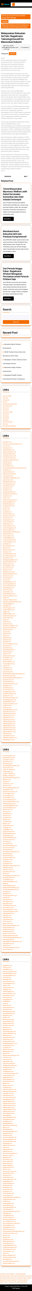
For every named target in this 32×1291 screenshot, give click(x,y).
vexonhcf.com (7, 785)
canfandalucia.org (8, 1205)
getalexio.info (7, 642)
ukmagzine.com (7, 488)
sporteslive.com (8, 558)
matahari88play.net (8, 538)
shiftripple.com (7, 685)
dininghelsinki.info (8, 1123)
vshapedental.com (8, 1203)
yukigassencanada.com (10, 1065)
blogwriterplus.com (8, 450)
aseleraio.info (7, 634)
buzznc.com (6, 1235)
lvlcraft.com (6, 1053)
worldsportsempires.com (10, 626)
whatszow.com (7, 1035)
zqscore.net (6, 632)
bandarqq (6, 420)
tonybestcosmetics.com (10, 1233)
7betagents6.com (8, 1071)
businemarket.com (8, 536)
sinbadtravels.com (8, 486)
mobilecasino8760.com (10, 895)
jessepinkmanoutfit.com (10, 494)
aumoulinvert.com (8, 907)
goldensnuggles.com (9, 502)
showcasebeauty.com (9, 799)
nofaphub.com (7, 989)
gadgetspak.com (8, 1077)
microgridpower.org (9, 664)
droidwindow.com (8, 1177)
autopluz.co (6, 781)
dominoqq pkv (10, 1274)
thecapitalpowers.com (9, 700)
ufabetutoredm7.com (9, 729)
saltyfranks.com (7, 813)
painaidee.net (7, 544)
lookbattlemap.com (8, 504)
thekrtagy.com (7, 1213)
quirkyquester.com (8, 681)
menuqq (2, 1274)
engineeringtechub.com (10, 574)
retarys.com (6, 498)
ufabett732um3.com (9, 1145)
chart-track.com (7, 843)
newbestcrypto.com (9, 516)
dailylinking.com (7, 1015)
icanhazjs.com (7, 915)
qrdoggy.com (7, 606)
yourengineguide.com (9, 1207)
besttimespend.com (9, 650)
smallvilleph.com (8, 829)
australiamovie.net (8, 759)
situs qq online (7, 396)
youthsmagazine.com (9, 542)
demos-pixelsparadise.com (11, 787)
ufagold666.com (8, 1181)
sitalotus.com (7, 622)
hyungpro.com (7, 552)
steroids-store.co (8, 869)
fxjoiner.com (6, 1237)
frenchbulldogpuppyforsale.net (12, 937)
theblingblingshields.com (10, 560)
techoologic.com (8, 1195)
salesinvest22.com (8, 1167)
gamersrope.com (8, 480)
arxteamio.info (7, 640)
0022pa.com (6, 819)
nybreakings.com (8, 1209)
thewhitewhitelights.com (10, 881)
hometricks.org (7, 660)
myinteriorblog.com (8, 1183)
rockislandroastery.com (10, 1247)
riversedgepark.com (9, 983)
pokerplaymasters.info (9, 456)
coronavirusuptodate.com (10, 1073)
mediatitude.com (8, 789)
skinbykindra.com (8, 1239)
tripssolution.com (8, 1061)
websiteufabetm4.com (9, 1117)
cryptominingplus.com (9, 528)
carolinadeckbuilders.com (10, 805)
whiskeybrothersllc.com (10, 737)
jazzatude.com (7, 817)
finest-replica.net (8, 1161)
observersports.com (9, 526)
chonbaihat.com (7, 863)
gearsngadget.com (8, 1079)
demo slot (6, 408)
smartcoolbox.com (8, 689)
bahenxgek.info (7, 464)
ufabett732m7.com (8, 1173)
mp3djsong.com (8, 763)
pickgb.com (6, 612)
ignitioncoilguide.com (9, 1255)
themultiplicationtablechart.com (12, 941)
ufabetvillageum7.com (9, 1109)
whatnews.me (7, 1157)
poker (24, 1278)
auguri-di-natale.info (9, 769)
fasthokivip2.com (8, 524)
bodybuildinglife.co (8, 604)
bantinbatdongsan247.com (11, 460)
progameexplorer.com (9, 1245)
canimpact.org (7, 917)
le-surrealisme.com (8, 797)
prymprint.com (7, 646)
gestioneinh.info (7, 1163)
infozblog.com (7, 861)
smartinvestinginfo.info (10, 1137)
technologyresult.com (9, 1031)
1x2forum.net (7, 967)
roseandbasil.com (8, 879)
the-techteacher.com (9, 1221)
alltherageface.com (8, 1241)
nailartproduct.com (8, 1049)
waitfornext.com (7, 1151)
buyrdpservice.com (8, 506)
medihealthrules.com (9, 1199)
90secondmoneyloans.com (11, 1055)
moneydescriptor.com (9, 540)
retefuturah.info (7, 1135)
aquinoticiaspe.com (8, 530)
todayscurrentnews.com (10, 704)
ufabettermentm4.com (9, 713)
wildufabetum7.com (8, 739)
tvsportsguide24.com (9, 584)
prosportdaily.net (8, 1165)
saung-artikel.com (8, 522)
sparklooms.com (8, 696)
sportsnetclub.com (8, 514)
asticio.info (6, 636)
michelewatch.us (8, 771)
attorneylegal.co (8, 578)
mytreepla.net (7, 1087)
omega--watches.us (9, 773)
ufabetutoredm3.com (9, 728)
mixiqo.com (6, 666)
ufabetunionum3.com (9, 1103)
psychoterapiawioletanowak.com (12, 677)
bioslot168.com (7, 1259)
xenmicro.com (7, 1005)
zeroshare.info (7, 821)
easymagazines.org (9, 656)
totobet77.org (7, 708)
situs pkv (5, 398)
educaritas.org (7, 997)
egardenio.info (7, 638)
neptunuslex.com (8, 767)
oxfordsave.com (8, 518)
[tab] (13, 4)
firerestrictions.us (8, 855)
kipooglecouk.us (8, 903)
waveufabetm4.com (9, 1113)
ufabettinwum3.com (9, 720)
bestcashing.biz (7, 853)
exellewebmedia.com (9, 482)
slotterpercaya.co (8, 688)
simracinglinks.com (8, 793)
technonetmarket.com (9, 1141)
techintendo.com (8, 1039)
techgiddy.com (7, 470)
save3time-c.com (8, 783)
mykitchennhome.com (9, 905)
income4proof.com (8, 995)
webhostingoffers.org (9, 1033)
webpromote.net (8, 867)
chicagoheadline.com (9, 975)
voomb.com (6, 580)
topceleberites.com (9, 1099)
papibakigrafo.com (8, 913)
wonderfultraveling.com (10, 845)
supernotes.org (7, 624)
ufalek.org (6, 598)
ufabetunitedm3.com (9, 721)
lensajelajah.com (8, 999)
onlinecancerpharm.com (10, 596)
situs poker (6, 400)
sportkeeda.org (7, 648)
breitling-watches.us (9, 775)
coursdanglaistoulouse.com (11, 765)
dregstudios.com (8, 835)
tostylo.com (6, 510)
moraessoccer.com (8, 839)
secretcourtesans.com (10, 971)
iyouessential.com (8, 1021)
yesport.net (6, 508)
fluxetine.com (7, 893)
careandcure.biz (7, 652)
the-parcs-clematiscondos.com (12, 444)
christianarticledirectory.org (11, 947)
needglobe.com (7, 668)
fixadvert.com (7, 779)
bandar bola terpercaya (10, 404)
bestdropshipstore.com (10, 1043)
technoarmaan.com (8, 1229)
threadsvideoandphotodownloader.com (15, 468)
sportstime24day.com (9, 556)
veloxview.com (7, 733)
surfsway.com (7, 1047)
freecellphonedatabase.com (11, 478)
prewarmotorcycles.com (10, 791)
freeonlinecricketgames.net (11, 851)
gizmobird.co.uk (7, 761)
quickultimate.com (8, 680)
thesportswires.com (9, 550)
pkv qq (5, 402)
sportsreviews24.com (9, 586)
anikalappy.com (7, 1121)
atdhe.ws (5, 883)
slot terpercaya (7, 406)
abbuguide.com (7, 1029)
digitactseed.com (8, 1051)
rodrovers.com (7, 1059)
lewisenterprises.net (9, 1011)
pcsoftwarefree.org (8, 1013)
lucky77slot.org (7, 590)
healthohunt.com (8, 1133)
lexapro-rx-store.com (9, 933)
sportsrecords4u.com (9, 1097)
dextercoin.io (7, 945)
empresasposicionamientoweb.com (13, 1231)
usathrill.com (6, 1201)
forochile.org (6, 841)
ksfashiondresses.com (9, 616)
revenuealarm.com (8, 1251)
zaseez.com (6, 985)
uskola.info (6, 1147)
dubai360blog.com (8, 588)
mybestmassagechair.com (11, 889)
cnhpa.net (6, 620)
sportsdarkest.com (8, 546)
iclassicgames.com (8, 520)
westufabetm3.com (9, 735)
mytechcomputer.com (9, 1257)
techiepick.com (7, 1187)
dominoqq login (20, 1274)
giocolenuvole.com (8, 1019)
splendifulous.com (8, 1095)
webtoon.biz (6, 548)
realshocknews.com (9, 610)
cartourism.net (7, 921)
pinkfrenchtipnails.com (9, 562)
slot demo (6, 410)
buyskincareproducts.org (10, 935)
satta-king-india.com (9, 1063)
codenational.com (8, 1243)
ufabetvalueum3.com (9, 1105)
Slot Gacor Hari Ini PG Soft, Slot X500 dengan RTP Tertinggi (13, 17)
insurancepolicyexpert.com (11, 801)
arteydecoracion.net (9, 871)
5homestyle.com (8, 949)
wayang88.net (7, 1115)
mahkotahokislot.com (9, 594)
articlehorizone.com (9, 1067)
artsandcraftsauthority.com (11, 1261)
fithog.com (6, 873)
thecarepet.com (7, 448)
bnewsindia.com (8, 1185)
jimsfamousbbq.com (9, 755)
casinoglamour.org (8, 943)
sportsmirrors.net (8, 568)
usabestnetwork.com (9, 492)
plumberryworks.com (9, 676)
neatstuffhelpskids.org (9, 837)
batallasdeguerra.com (9, 833)
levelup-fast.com (8, 1085)
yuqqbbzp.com (7, 1069)
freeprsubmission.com (9, 1179)
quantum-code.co (8, 1155)
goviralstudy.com (8, 919)
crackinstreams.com (9, 1075)
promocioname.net (8, 847)
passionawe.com (8, 672)
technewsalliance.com (9, 1139)
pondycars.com (7, 1191)
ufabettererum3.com (9, 712)
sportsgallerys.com (8, 566)
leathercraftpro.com (9, 662)
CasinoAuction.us (8, 901)
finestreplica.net (7, 1129)
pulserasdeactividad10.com (11, 925)
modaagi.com (7, 827)
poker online (3, 1282)
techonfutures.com (8, 1193)
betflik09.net (6, 1001)
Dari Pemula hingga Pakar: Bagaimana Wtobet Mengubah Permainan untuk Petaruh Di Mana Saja (16, 273)
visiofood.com (7, 1175)
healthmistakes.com (9, 614)
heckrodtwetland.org (9, 885)
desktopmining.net (8, 929)
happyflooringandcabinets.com (12, 602)
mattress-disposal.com (10, 600)
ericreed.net (6, 891)
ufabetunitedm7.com (9, 724)
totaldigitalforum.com (9, 1227)
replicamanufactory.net (10, 1091)
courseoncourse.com (9, 458)
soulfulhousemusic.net (9, 693)
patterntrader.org (8, 618)
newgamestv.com (8, 564)
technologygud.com (9, 608)
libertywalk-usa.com (9, 757)
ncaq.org (5, 1003)
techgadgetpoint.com (9, 582)
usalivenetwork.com (9, 472)
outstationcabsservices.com (11, 1211)
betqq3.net (6, 897)
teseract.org (6, 1169)
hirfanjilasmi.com (8, 658)
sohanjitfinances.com (9, 692)
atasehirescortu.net (9, 572)
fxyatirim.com (7, 1027)
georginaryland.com (9, 877)
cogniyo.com (7, 654)
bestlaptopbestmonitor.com (11, 875)
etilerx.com (6, 1127)
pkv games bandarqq (9, 426)
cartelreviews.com (8, 1045)
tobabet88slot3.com (9, 701)
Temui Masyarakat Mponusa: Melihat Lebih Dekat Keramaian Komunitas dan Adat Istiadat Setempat (15, 194)
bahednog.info (7, 462)
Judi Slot (5, 21)
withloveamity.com (8, 1023)
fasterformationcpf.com (10, 500)
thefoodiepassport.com (10, 909)
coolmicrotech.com (8, 1217)
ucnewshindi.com (8, 476)
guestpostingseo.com (9, 452)
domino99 (6, 418)
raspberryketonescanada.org (11, 1197)
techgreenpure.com (9, 1041)
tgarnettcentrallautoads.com (11, 777)
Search (7, 309)
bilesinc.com (6, 823)
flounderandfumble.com (10, 1131)
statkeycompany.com (9, 803)
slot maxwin (18, 1278)
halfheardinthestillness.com (11, 887)
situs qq (5, 424)
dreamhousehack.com (9, 1219)
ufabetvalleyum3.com (9, 731)
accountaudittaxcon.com (10, 644)
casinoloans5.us (7, 899)
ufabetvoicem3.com (9, 1111)
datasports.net (7, 570)
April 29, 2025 (8, 45)
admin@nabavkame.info (10, 47)
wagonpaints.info (8, 1149)
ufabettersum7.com (9, 716)
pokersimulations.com (9, 1089)
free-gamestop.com (9, 484)
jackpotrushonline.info (9, 474)
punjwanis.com (7, 442)
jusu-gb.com (6, 446)
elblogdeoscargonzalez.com (11, 865)
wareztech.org (7, 490)
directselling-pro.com (9, 1249)
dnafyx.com (6, 1017)
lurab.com (6, 1253)
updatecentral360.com (10, 628)
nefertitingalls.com (8, 991)
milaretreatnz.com (8, 825)
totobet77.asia (7, 705)
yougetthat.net (7, 512)
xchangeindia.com (8, 1215)
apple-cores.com (8, 923)
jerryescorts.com (8, 576)
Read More (9, 219)
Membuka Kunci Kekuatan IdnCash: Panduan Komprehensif (15, 234)
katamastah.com (8, 630)
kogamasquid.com (8, 939)
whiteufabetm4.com (9, 1119)
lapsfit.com (6, 1083)
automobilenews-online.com (11, 1223)
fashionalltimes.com (9, 1225)
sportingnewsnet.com (9, 554)
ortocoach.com (7, 670)
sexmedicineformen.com (10, 684)
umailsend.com (7, 496)
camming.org (7, 977)
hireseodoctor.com (8, 1081)
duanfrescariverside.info (10, 1125)
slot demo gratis (8, 412)
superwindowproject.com (10, 911)
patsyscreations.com (9, 993)
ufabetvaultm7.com (8, 1107)
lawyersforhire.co (8, 534)
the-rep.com (6, 811)
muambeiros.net (8, 859)
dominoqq (13, 1276)
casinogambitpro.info (9, 454)
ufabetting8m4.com (9, 1101)
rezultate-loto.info (8, 1093)
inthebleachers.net (8, 931)
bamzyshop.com (8, 1189)
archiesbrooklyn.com (9, 857)
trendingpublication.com (10, 709)
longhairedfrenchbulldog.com (11, 532)
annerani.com (7, 815)
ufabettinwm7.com (8, 717)
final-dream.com (8, 1159)
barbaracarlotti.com (8, 927)
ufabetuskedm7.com (9, 725)
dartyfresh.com (7, 1009)
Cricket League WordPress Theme (15, 1286)
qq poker (2, 1280)
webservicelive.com (9, 1263)
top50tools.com (7, 809)
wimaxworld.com (8, 849)
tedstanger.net (7, 1143)
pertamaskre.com (8, 466)
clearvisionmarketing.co (10, 1153)
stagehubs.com (7, 965)
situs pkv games (11, 1280)
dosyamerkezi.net (8, 795)
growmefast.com (8, 592)
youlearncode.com (8, 1025)
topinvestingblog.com (9, 807)
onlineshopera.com (8, 1007)
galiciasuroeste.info (8, 831)
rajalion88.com (7, 979)
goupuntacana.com (8, 981)
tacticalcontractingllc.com (10, 697)
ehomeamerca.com (9, 1037)
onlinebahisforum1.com (9, 973)
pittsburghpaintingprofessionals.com (14, 673)
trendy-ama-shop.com (10, 1171)
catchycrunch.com (8, 987)
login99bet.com (7, 969)
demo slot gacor (8, 422)
